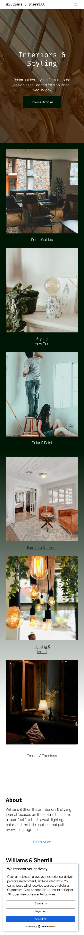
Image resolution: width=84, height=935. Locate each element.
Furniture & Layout (42, 547)
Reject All (40, 911)
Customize (41, 903)
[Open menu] (75, 4)
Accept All (40, 919)
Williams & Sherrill (25, 4)
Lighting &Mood (42, 649)
